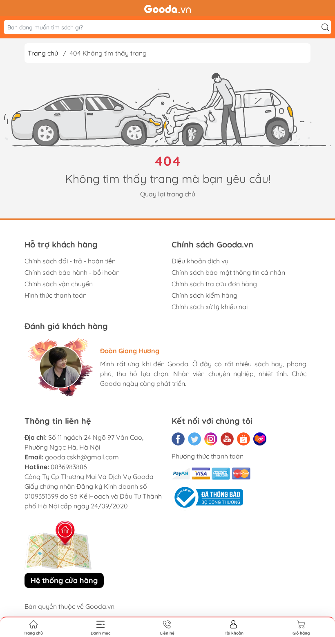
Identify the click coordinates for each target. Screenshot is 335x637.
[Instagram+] (210, 438)
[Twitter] (194, 438)
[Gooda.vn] (167, 8)
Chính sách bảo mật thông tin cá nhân (228, 272)
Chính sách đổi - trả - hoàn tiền (70, 261)
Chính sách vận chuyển (59, 284)
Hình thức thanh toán (56, 295)
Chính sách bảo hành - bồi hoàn (72, 272)
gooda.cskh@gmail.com (82, 457)
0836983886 (69, 467)
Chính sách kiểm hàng (204, 295)
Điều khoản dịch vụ (200, 261)
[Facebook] (178, 438)
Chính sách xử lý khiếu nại (210, 307)
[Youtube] (227, 438)
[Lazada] (259, 438)
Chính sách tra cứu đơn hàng (214, 284)
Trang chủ (43, 53)
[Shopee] (243, 438)
